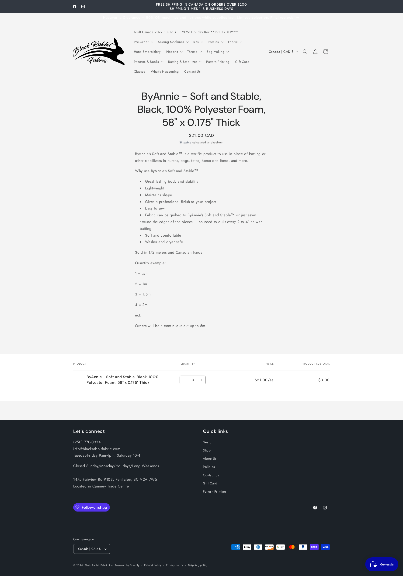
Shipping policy (198, 565)
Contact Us (211, 475)
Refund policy (152, 565)
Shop (207, 450)
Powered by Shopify (127, 565)
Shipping (185, 142)
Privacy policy (174, 565)
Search (208, 442)
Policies (209, 466)
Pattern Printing (214, 491)
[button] (143, 42)
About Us (210, 458)
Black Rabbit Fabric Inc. (99, 565)
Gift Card (210, 483)
